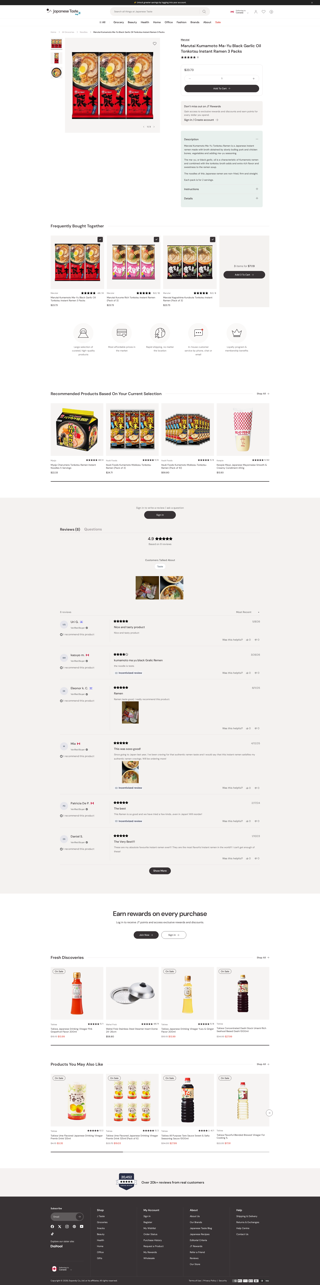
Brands (194, 22)
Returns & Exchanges (247, 1222)
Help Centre (242, 1228)
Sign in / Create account (199, 120)
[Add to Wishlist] (154, 43)
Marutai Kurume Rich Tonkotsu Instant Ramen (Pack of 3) (131, 299)
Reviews (194, 1258)
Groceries (102, 1222)
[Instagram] (67, 1226)
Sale (218, 22)
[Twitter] (59, 1226)
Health (145, 22)
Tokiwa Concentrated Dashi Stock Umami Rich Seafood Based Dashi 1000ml (241, 1030)
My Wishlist (150, 1228)
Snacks (101, 1228)
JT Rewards (196, 1246)
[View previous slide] (143, 126)
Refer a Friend (197, 1252)
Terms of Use (195, 1280)
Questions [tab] (93, 529)
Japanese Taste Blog (201, 1228)
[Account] (256, 12)
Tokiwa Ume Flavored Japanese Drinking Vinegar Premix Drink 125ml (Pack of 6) (132, 1137)
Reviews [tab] (70, 529)
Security (223, 1280)
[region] (160, 587)
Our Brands (196, 1222)
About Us (195, 1216)
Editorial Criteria (198, 1240)
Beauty (132, 22)
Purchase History (153, 1240)
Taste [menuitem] (160, 566)
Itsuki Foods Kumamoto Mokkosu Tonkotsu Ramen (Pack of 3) (128, 466)
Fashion (181, 22)
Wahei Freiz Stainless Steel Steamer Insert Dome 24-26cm (132, 1030)
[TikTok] (52, 1234)
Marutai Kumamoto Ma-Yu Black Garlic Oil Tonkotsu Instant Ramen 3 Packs (73, 299)
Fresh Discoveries (67, 957)
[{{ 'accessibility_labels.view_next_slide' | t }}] (269, 1113)
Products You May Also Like (77, 1064)
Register (148, 1222)
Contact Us (242, 1234)
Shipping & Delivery (246, 1216)
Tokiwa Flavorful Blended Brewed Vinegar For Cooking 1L (241, 1136)
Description (191, 139)
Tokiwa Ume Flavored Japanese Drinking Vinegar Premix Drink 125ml (77, 1137)
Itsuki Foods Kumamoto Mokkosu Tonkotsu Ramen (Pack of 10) (183, 466)
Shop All (261, 393)
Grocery (119, 22)
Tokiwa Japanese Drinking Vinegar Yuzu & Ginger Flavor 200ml (187, 1030)
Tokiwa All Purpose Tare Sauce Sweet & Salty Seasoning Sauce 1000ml (185, 1137)
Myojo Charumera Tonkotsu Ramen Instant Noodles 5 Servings (73, 466)
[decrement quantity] (189, 78)
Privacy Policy (209, 1280)
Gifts (99, 1258)
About (207, 22)
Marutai (185, 39)
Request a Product (154, 1246)
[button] (190, 57)
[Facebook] (52, 1226)
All (103, 22)
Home (157, 22)
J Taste (101, 1216)
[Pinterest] (74, 1226)
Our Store (195, 1264)
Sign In (147, 1216)
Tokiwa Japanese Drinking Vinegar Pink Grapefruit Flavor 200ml (71, 1030)
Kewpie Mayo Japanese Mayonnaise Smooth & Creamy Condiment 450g (242, 466)
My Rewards (150, 1252)
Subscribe (79, 1216)
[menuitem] (102, 22)
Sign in (160, 514)
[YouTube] (81, 1226)
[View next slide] (154, 126)
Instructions (191, 189)
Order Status (150, 1234)
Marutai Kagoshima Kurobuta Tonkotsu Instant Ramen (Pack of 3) (187, 299)
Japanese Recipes (200, 1234)
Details (188, 198)
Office (169, 22)
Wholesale (149, 1258)
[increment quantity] (253, 78)
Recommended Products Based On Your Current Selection (106, 393)
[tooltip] (128, 673)
